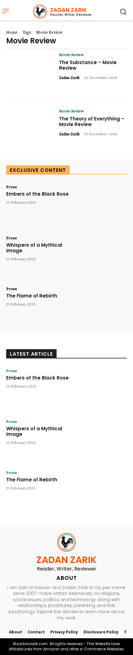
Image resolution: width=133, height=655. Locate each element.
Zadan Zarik (69, 77)
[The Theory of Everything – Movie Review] (30, 129)
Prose (11, 186)
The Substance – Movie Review (88, 65)
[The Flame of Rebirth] (103, 307)
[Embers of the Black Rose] (103, 205)
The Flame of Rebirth (31, 296)
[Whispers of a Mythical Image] (103, 256)
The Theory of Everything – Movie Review (91, 121)
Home (12, 32)
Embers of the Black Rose (37, 194)
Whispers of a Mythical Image (34, 248)
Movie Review (71, 54)
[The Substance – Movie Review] (30, 72)
